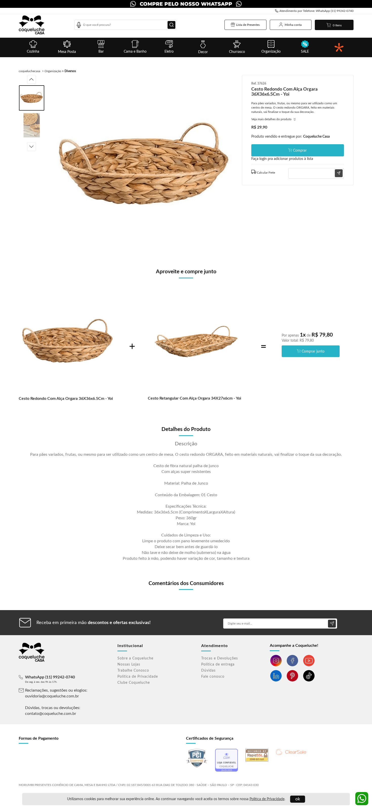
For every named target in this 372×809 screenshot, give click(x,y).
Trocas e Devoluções (219, 658)
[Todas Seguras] (338, 47)
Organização (271, 51)
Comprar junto (313, 351)
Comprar (300, 150)
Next (31, 146)
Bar (101, 51)
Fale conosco (212, 676)
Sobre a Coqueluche (135, 658)
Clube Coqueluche (133, 682)
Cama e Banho (135, 51)
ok (297, 799)
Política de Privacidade (267, 799)
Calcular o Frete (297, 172)
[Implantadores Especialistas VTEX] (342, 782)
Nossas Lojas (128, 664)
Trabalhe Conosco (133, 670)
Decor (203, 52)
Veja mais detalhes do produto (271, 119)
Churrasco (237, 52)
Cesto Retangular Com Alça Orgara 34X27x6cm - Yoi (194, 398)
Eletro (169, 51)
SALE (305, 51)
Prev (31, 79)
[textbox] (125, 25)
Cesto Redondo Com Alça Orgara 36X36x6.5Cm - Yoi (66, 399)
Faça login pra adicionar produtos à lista (282, 159)
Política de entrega (218, 664)
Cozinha (33, 51)
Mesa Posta (67, 52)
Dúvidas (208, 670)
